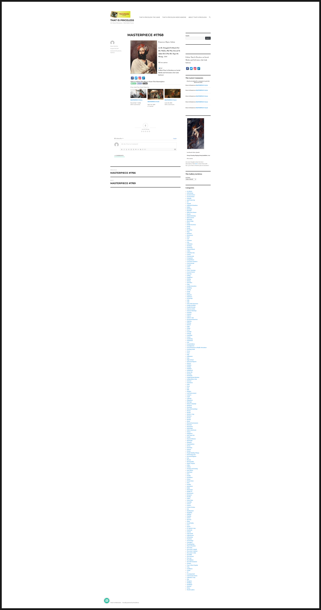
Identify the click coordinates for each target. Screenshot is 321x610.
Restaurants (190, 493)
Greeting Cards (191, 349)
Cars (188, 238)
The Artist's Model (192, 549)
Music (188, 421)
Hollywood (190, 370)
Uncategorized (191, 574)
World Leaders (191, 590)
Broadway (189, 230)
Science (189, 505)
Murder (189, 419)
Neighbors (190, 433)
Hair (188, 354)
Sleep (188, 521)
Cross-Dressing (191, 270)
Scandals (189, 502)
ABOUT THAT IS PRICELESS (198, 17)
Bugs (188, 231)
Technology (190, 540)
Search (187, 36)
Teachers (189, 539)
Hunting (189, 374)
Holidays (189, 368)
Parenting (189, 447)
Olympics (189, 442)
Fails (188, 302)
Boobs (188, 226)
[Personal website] (143, 78)
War (188, 579)
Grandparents (190, 346)
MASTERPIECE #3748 (202, 107)
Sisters (189, 518)
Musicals (189, 425)
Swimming (190, 537)
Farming (189, 312)
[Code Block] (138, 149)
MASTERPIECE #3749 (202, 96)
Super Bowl (190, 533)
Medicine (189, 405)
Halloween (190, 356)
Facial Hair (190, 298)
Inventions (190, 382)
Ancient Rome (190, 196)
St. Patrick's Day (191, 528)
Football (189, 331)
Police (188, 465)
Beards (189, 214)
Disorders (189, 282)
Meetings (189, 407)
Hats (188, 358)
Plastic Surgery (191, 463)
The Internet (190, 556)
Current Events (191, 272)
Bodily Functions (191, 224)
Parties (189, 451)
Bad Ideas (189, 209)
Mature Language (191, 403)
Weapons (189, 581)
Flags (188, 326)
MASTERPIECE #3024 (136, 100)
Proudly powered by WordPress (130, 602)
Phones (189, 460)
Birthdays (189, 219)
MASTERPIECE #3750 (202, 85)
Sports (188, 526)
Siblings (189, 514)
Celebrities (190, 244)
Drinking (189, 288)
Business (189, 233)
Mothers (189, 416)
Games (189, 337)
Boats (188, 223)
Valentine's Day (191, 577)
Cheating (189, 245)
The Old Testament (192, 561)
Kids (188, 389)
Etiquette (189, 295)
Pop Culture (190, 470)
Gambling (189, 335)
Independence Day (192, 379)
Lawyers (189, 395)
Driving (189, 289)
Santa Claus (190, 500)
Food (188, 330)
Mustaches (190, 426)
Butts (188, 237)
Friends (189, 333)
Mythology (190, 428)
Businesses (190, 235)
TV (187, 572)
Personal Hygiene (191, 456)
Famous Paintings (192, 310)
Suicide (189, 532)
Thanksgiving (190, 544)
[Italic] (124, 149)
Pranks (189, 475)
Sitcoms (189, 519)
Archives (188, 177)
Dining (189, 281)
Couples (189, 265)
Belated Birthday (191, 216)
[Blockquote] (136, 149)
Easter (188, 293)
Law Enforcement (191, 393)
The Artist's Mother (192, 551)
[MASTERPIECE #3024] (138, 93)
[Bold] (122, 149)
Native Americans (191, 430)
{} (142, 149)
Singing (189, 516)
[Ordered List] (131, 149)
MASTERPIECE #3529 (171, 100)
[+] (145, 149)
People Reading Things (193, 453)
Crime (188, 267)
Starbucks (189, 530)
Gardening (190, 339)
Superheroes (190, 535)
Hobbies (189, 365)
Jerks (188, 384)
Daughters (190, 277)
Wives (188, 588)
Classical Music (191, 249)
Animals (189, 198)
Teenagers (190, 542)
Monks (189, 412)
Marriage (189, 402)
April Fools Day (191, 200)
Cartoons (189, 240)
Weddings (189, 584)
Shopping (189, 512)
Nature (189, 432)
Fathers (189, 316)
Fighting (189, 321)
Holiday (189, 367)
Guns (188, 353)
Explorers (189, 296)
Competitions (190, 260)
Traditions (190, 568)
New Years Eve (191, 435)
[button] (210, 17)
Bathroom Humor (191, 212)
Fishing (189, 323)
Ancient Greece (191, 195)
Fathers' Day (190, 317)
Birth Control (190, 217)
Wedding (189, 583)
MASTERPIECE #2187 (153, 101)
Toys (188, 567)
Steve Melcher (114, 46)
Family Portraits (191, 307)
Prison (188, 479)
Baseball (189, 210)
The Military (190, 560)
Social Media (190, 523)
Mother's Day (190, 414)
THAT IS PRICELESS (122, 20)
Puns (188, 482)
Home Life (189, 372)
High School (190, 360)
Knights (189, 391)
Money (189, 410)
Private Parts (190, 481)
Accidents (189, 191)
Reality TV (189, 491)
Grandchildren (191, 344)
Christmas (189, 247)
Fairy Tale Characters (192, 303)
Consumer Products (192, 261)
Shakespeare (190, 511)
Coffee (188, 251)
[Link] (140, 149)
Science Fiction (191, 507)
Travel (188, 570)
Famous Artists (191, 309)
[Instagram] (139, 78)
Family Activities (191, 305)
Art (188, 202)
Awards (189, 203)
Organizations (190, 444)
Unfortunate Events (192, 575)
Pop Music (189, 472)
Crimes (189, 268)
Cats (188, 242)
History (189, 363)
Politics (189, 467)
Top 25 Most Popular (192, 565)
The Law (189, 558)
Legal (188, 396)
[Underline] (126, 149)
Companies (190, 258)
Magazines (190, 400)
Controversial (190, 263)
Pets (188, 458)
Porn (188, 474)
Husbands (189, 375)
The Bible (189, 554)
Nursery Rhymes (191, 439)
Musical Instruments (192, 423)
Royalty (189, 496)
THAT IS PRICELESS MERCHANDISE (174, 17)
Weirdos (189, 586)
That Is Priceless (191, 546)
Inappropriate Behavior (193, 377)
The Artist (189, 547)
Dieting (189, 279)
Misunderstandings (192, 409)
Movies (189, 418)
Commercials (190, 256)
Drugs (188, 291)
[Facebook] (132, 78)
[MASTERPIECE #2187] (156, 94)
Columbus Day (191, 253)
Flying (188, 328)
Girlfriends (190, 340)
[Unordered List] (133, 149)
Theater (189, 563)
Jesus (188, 386)
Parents (189, 449)
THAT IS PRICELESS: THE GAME (149, 17)
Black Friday (190, 221)
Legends (189, 398)
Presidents (190, 477)
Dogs (188, 284)
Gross (188, 351)
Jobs (188, 388)
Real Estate (190, 489)
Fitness (189, 324)
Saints (188, 498)
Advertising (190, 193)
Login (175, 138)
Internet (189, 381)
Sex (188, 509)
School (189, 504)
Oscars (189, 446)
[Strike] (129, 149)
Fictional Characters (192, 319)
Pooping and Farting (192, 468)
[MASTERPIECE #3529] (173, 93)
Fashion (112, 52)
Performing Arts (191, 454)
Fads (188, 300)
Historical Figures (191, 361)
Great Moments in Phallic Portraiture (197, 347)
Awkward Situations (115, 50)
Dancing (189, 274)
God (188, 342)
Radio (188, 488)
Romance (189, 495)
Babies (188, 207)
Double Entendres (191, 286)
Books (188, 228)
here (196, 163)
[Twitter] (136, 78)
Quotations (190, 486)
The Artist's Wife (191, 553)
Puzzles (189, 484)
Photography (190, 461)
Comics (189, 254)
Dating (189, 275)
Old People (189, 440)
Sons (188, 525)
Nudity (188, 437)
